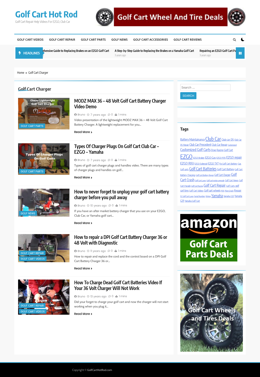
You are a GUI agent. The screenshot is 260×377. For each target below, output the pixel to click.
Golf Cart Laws (200, 180)
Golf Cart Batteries (202, 168)
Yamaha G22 (228, 196)
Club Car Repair (219, 144)
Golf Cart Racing (197, 186)
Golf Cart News (231, 180)
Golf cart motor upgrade (215, 180)
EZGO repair (234, 157)
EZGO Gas (210, 157)
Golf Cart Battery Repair (205, 175)
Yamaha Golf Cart (192, 201)
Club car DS (228, 139)
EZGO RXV (187, 163)
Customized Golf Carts (195, 149)
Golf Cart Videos (30, 39)
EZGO (186, 156)
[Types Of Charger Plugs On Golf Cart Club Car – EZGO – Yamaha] (43, 159)
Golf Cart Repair (62, 39)
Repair (237, 190)
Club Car (213, 138)
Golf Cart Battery (225, 169)
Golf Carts (230, 186)
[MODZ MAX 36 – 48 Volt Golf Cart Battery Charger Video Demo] (43, 113)
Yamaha (217, 195)
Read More (82, 132)
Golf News (119, 39)
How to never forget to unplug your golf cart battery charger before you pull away (121, 194)
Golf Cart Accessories (150, 39)
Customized (232, 145)
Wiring (208, 196)
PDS (222, 190)
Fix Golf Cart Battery (228, 163)
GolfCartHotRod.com (99, 370)
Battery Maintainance (192, 139)
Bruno (81, 114)
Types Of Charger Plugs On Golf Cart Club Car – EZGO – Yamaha (116, 149)
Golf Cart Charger (222, 175)
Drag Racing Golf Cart (222, 150)
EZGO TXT (213, 163)
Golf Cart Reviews (188, 39)
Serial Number (199, 196)
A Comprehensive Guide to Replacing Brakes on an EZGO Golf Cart (58, 50)
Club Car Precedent (200, 145)
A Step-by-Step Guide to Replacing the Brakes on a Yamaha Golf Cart (141, 50)
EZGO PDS (221, 157)
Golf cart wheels (212, 190)
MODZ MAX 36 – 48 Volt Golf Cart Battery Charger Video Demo (120, 103)
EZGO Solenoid (201, 163)
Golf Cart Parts (93, 39)
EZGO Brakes (198, 157)
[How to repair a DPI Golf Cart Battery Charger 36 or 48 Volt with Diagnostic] (43, 248)
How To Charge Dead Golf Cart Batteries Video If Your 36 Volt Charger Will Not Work (118, 285)
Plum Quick (229, 190)
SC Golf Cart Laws (187, 196)
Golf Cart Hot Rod (46, 14)
